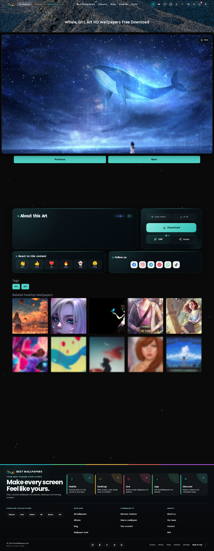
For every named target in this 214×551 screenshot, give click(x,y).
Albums (77, 520)
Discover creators (129, 514)
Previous (60, 159)
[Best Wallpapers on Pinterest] (107, 545)
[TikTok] (176, 264)
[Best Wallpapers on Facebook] (100, 545)
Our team (171, 520)
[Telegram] (150, 264)
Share (186, 239)
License (152, 545)
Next (154, 159)
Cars (22, 514)
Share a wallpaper (129, 520)
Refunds (177, 545)
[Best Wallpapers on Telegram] (114, 545)
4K (41, 514)
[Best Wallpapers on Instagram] (92, 545)
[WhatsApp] (167, 264)
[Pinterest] (159, 264)
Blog (76, 526)
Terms (169, 545)
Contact (171, 526)
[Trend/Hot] (176, 4)
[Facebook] (134, 264)
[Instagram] (142, 264)
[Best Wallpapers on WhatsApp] (122, 545)
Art (16, 286)
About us (171, 514)
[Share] (188, 4)
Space (50, 514)
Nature (12, 514)
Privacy (161, 545)
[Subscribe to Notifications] (194, 4)
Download (173, 227)
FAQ (169, 532)
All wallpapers (80, 514)
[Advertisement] (107, 185)
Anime (32, 514)
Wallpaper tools (81, 532)
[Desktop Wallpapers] (164, 4)
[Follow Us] (182, 4)
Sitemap (186, 545)
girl (25, 286)
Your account (127, 526)
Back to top (199, 545)
